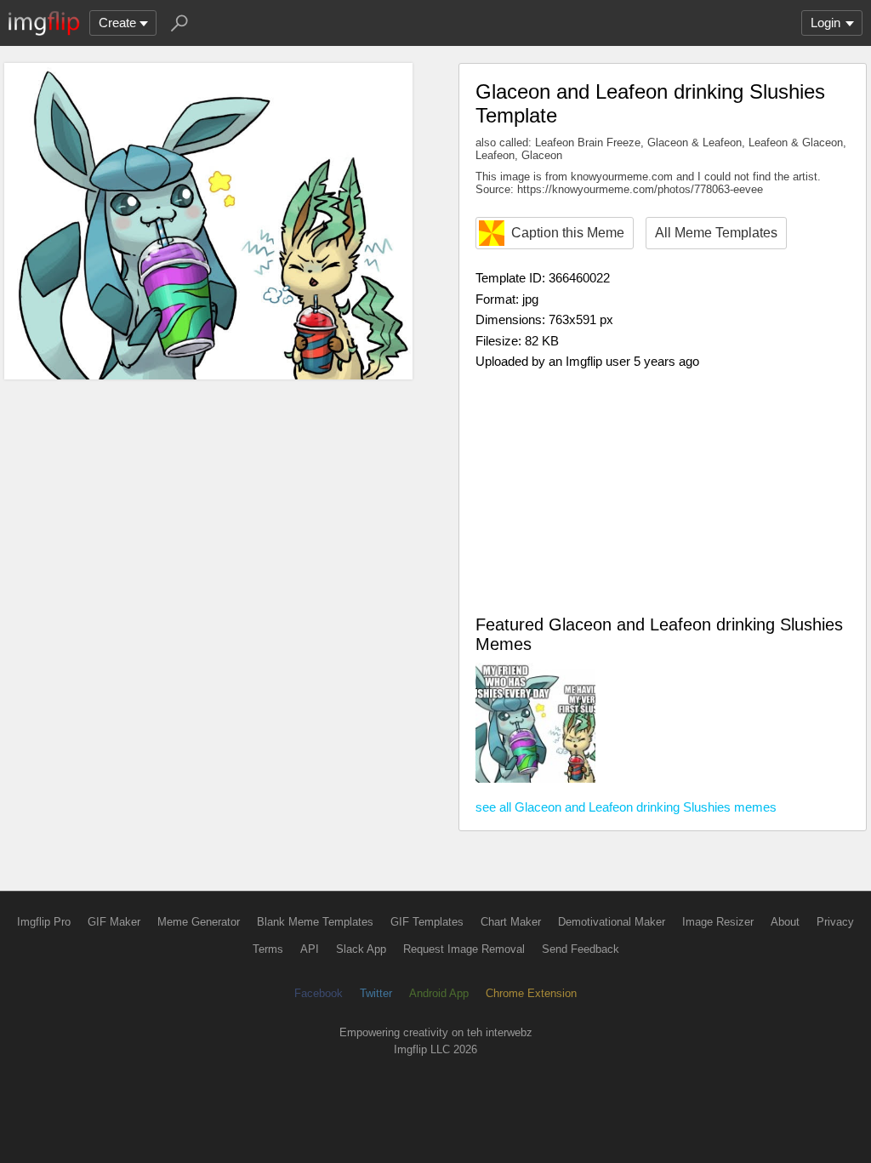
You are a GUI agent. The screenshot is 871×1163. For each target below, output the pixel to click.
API (309, 949)
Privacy (835, 921)
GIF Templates (427, 921)
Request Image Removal (464, 949)
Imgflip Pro (44, 921)
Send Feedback (580, 949)
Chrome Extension (531, 993)
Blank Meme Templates (315, 921)
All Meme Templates (716, 232)
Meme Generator (198, 921)
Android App (439, 993)
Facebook (318, 993)
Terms (268, 949)
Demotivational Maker (611, 921)
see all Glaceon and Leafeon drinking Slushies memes (626, 807)
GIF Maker (114, 921)
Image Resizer (718, 921)
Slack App (361, 949)
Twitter (376, 993)
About (785, 921)
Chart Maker (511, 921)
